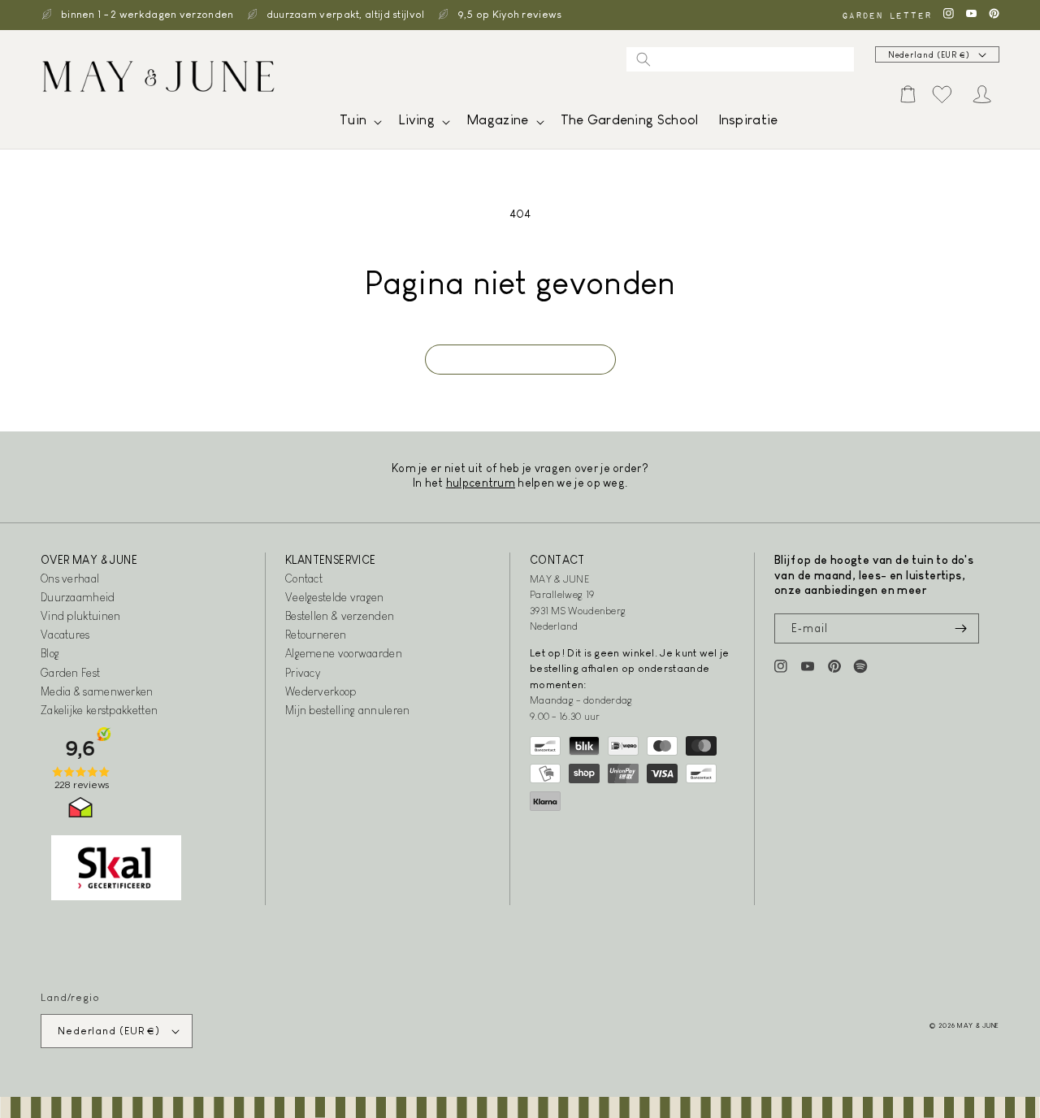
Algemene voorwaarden (343, 653)
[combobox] (740, 59)
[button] (359, 124)
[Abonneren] (960, 628)
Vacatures (65, 634)
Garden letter (886, 15)
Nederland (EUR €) (929, 54)
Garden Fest (70, 672)
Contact (304, 578)
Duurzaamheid (78, 597)
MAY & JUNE (978, 1025)
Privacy (302, 672)
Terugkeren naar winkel (520, 359)
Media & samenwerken (97, 691)
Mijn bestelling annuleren (347, 710)
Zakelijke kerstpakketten (99, 710)
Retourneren (315, 634)
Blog (50, 653)
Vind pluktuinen (81, 615)
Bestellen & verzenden (339, 615)
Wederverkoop (321, 691)
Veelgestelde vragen (334, 597)
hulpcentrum (480, 482)
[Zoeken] (643, 59)
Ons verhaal (70, 578)
